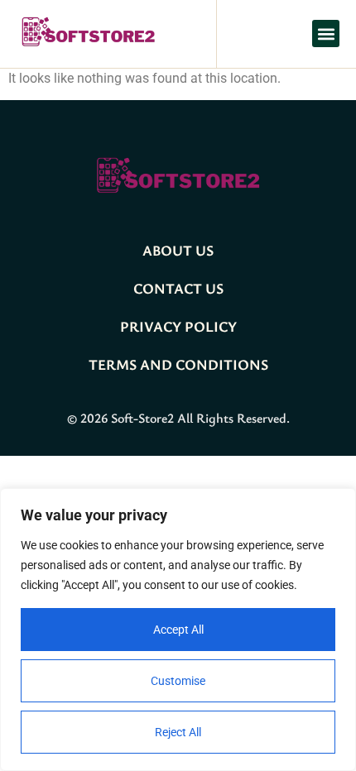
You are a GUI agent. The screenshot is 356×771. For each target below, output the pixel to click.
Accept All (178, 629)
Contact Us (178, 288)
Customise (178, 680)
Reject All (178, 732)
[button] (325, 33)
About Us (178, 250)
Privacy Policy (178, 326)
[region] (178, 629)
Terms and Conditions (178, 364)
